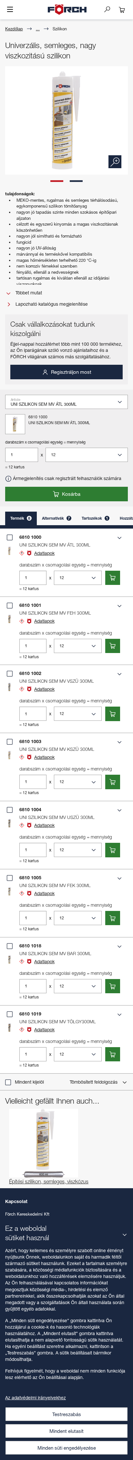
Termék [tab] (20, 518)
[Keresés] (109, 9)
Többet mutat (28, 292)
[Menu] (10, 10)
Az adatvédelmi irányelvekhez (35, 1397)
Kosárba (70, 494)
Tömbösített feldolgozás (94, 1082)
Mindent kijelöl (29, 1082)
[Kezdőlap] (67, 10)
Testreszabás (66, 1414)
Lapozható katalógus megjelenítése (51, 304)
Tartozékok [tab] (95, 518)
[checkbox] (10, 537)
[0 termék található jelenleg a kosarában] (122, 10)
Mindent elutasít (66, 1431)
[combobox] (69, 404)
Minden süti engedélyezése (66, 1448)
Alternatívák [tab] (56, 518)
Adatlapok (44, 553)
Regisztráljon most (70, 372)
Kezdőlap (14, 28)
